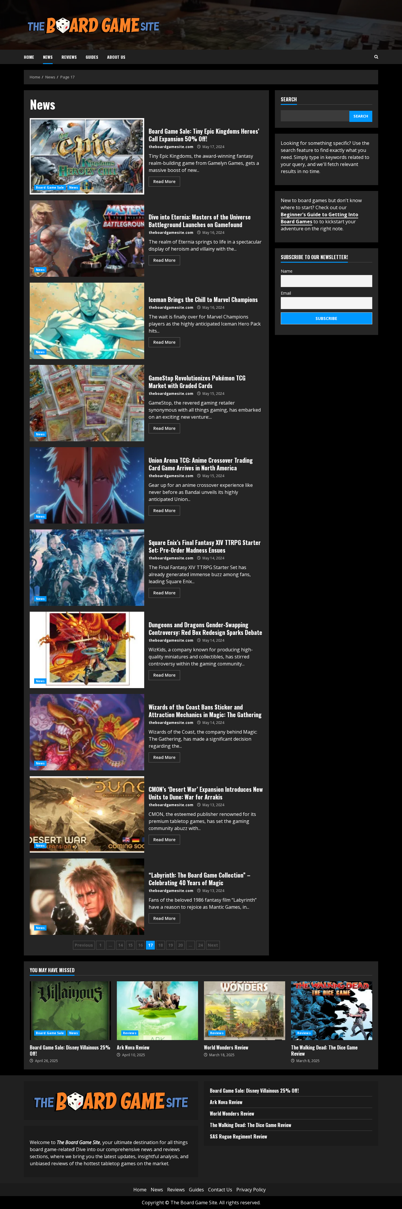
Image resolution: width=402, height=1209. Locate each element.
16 (140, 945)
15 (130, 945)
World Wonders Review (244, 1010)
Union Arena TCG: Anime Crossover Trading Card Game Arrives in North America (87, 485)
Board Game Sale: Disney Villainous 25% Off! (70, 1010)
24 (200, 945)
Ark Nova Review (157, 1010)
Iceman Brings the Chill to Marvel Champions (87, 321)
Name (287, 271)
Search (289, 100)
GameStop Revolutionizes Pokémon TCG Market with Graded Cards (87, 403)
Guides (92, 57)
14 (120, 945)
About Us (116, 57)
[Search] (376, 57)
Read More (164, 181)
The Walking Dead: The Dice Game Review (331, 1010)
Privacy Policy (251, 1189)
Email (286, 293)
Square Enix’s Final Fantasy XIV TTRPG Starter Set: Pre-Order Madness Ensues (87, 567)
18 (160, 945)
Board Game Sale (50, 187)
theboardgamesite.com (171, 146)
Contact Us (220, 1189)
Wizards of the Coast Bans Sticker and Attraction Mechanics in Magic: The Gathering (87, 732)
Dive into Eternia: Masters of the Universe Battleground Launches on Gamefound (87, 238)
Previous (84, 945)
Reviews (69, 57)
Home (29, 57)
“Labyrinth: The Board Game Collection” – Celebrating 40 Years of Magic (87, 896)
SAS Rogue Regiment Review (238, 1136)
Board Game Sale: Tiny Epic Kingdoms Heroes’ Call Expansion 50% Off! (87, 156)
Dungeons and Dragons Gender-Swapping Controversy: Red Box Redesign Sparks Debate (87, 650)
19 (170, 945)
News (48, 57)
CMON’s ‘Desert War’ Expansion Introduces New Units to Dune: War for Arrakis (87, 814)
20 (180, 945)
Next (213, 945)
